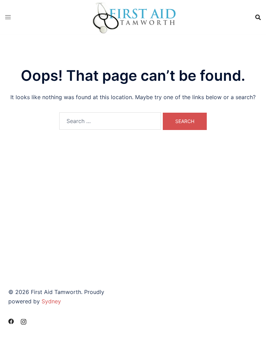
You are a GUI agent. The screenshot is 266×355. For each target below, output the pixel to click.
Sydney (51, 301)
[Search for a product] (258, 17)
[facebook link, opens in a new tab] (11, 320)
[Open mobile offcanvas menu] (8, 17)
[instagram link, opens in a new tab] (23, 320)
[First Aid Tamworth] (133, 16)
